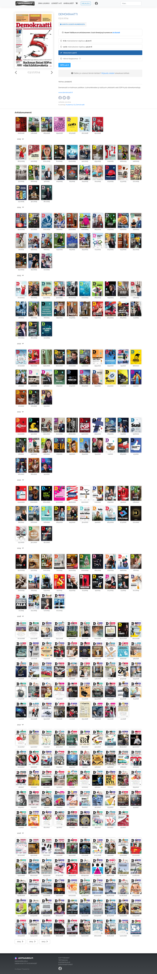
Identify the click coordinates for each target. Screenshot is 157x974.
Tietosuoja (63, 960)
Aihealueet (68, 3)
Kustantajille (64, 962)
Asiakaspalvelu (21, 961)
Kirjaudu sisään (107, 73)
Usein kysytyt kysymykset (26, 963)
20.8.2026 (116, 32)
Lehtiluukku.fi (25, 958)
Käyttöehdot (64, 958)
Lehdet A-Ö (56, 3)
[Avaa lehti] (21, 124)
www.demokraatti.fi (65, 92)
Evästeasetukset (65, 964)
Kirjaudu (86, 3)
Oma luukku (44, 3)
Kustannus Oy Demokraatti (75, 105)
